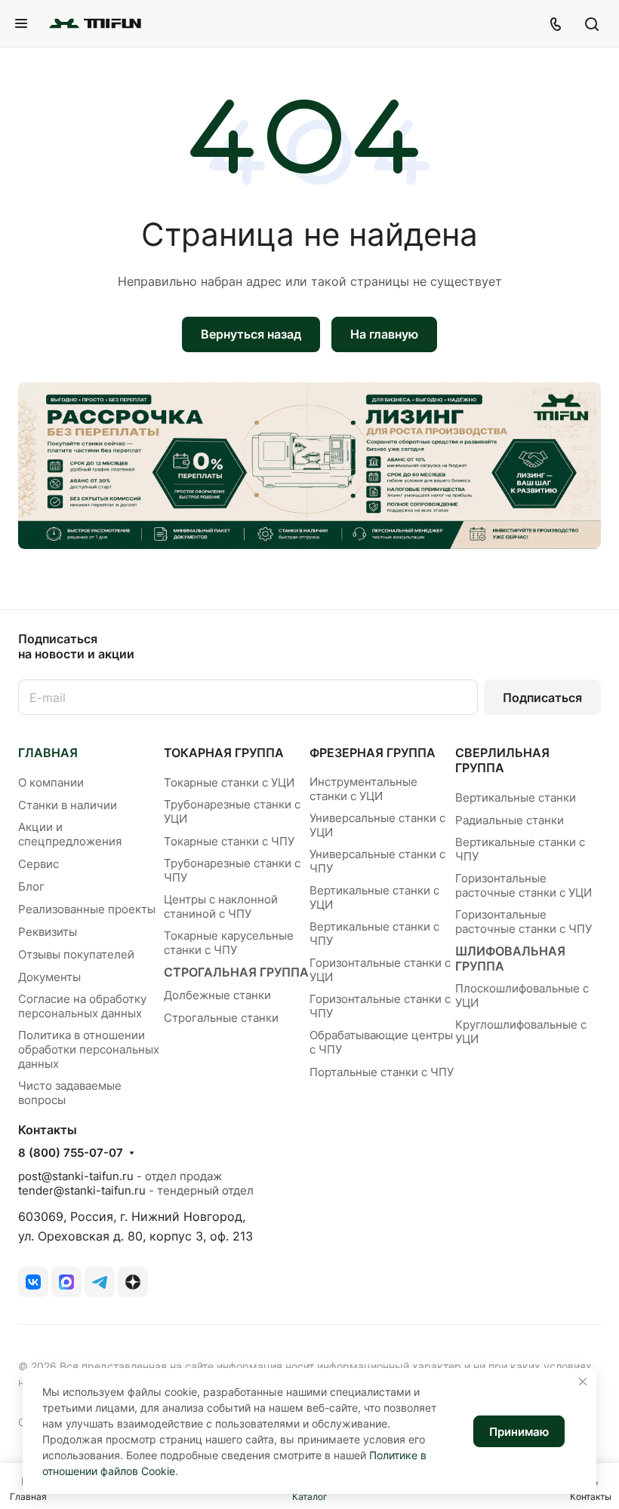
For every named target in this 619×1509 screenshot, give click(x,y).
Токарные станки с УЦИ (229, 782)
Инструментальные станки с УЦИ (363, 788)
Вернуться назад (251, 334)
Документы (49, 977)
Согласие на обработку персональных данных (82, 1006)
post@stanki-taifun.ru (76, 1176)
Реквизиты (47, 932)
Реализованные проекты (87, 909)
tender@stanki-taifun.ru (82, 1190)
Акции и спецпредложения (70, 834)
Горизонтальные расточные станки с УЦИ (523, 885)
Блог (31, 886)
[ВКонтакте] (33, 1282)
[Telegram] (100, 1282)
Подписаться (542, 697)
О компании (51, 782)
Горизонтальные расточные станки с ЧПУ (523, 921)
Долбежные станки (217, 995)
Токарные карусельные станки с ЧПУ (229, 942)
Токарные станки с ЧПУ (229, 841)
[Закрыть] (582, 1381)
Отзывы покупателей (76, 954)
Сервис (38, 864)
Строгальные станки (221, 1018)
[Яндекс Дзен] (133, 1282)
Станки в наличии (67, 805)
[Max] (66, 1282)
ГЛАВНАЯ (48, 752)
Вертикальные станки (515, 797)
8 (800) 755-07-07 (70, 1153)
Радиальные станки (509, 820)
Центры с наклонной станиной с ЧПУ (221, 906)
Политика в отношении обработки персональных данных (88, 1049)
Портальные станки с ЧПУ (382, 1072)
